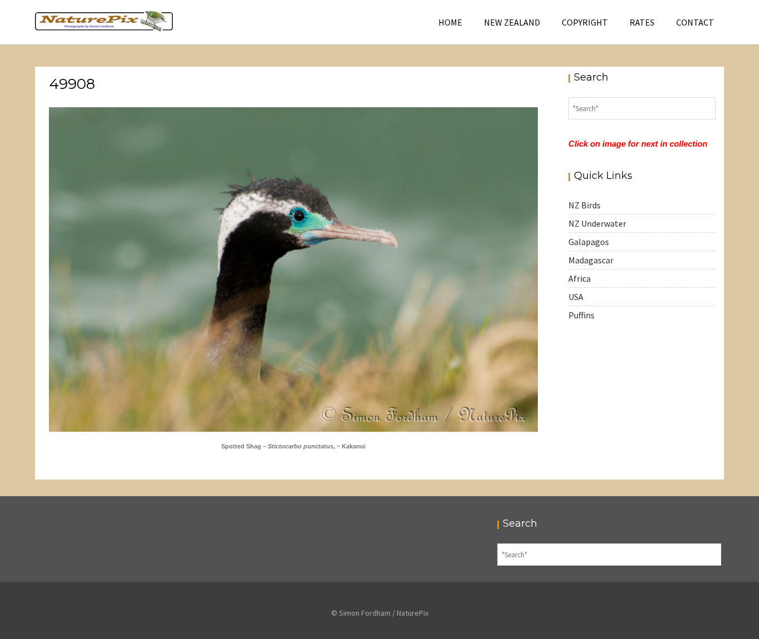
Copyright (585, 22)
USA (575, 296)
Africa (579, 278)
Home (450, 22)
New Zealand (512, 22)
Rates (642, 22)
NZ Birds (584, 205)
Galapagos (588, 241)
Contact (695, 22)
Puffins (581, 315)
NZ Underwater (597, 223)
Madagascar (590, 260)
